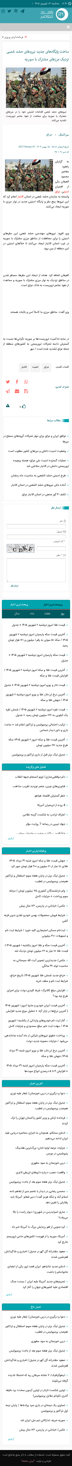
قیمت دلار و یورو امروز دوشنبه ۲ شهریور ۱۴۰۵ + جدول (35, 685)
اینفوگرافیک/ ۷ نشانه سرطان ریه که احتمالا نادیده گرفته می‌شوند (38, 1378)
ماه (32, 613)
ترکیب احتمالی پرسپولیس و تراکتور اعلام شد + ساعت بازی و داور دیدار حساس (36, 727)
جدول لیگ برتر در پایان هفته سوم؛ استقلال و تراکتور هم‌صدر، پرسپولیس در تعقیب (36, 878)
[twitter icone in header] (9, 12)
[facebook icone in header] (17, 382)
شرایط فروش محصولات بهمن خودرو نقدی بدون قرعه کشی (36, 918)
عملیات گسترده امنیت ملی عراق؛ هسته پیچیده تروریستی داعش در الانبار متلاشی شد (41, 463)
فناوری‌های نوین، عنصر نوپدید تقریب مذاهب (39, 786)
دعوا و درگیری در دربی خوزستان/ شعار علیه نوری (38, 1093)
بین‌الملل (64, 134)
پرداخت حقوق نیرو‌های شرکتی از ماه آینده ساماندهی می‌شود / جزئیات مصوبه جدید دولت (36, 1038)
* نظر (59, 555)
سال (17, 613)
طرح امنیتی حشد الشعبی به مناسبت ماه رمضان (39, 475)
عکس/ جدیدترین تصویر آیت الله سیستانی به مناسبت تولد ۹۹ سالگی (40, 963)
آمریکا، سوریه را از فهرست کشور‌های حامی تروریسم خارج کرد (37, 1239)
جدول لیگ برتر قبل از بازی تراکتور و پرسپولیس (39, 754)
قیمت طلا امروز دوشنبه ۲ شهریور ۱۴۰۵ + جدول (39, 625)
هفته (47, 613)
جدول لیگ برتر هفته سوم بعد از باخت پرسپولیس (37, 1182)
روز (62, 613)
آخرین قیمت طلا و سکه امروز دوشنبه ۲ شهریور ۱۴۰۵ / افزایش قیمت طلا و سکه (36, 673)
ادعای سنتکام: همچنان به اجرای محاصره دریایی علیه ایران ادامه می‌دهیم (36, 1136)
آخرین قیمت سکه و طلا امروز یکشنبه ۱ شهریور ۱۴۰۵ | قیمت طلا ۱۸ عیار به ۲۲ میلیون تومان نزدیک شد (36, 948)
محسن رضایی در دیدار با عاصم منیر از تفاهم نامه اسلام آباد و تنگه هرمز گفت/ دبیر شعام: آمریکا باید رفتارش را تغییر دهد (39, 1197)
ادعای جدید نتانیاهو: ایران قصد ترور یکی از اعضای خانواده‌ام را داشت (37, 1269)
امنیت (66, 191)
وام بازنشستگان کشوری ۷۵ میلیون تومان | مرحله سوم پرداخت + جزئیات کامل (38, 893)
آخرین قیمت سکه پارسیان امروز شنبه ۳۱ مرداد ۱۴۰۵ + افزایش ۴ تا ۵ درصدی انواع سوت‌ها (37, 1068)
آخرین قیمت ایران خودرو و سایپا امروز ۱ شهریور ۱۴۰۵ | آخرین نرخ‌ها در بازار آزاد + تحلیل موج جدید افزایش (36, 1008)
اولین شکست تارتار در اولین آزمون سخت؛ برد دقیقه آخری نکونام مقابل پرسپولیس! (37, 1393)
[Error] (7, 406)
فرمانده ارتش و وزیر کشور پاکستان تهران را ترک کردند (39, 1121)
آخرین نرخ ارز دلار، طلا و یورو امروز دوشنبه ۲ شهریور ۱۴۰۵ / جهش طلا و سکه (37, 697)
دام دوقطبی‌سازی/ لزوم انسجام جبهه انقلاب (40, 777)
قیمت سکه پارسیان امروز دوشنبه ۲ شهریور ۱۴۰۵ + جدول (38, 658)
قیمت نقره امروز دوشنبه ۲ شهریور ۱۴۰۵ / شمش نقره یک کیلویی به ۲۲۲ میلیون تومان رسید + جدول (37, 712)
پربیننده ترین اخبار (52, 604)
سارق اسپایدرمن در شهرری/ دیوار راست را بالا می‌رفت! (40, 1215)
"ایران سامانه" (28, 1461)
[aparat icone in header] (16, 12)
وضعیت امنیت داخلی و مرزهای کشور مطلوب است (37, 451)
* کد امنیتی (59, 541)
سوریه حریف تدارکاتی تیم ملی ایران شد (43, 1420)
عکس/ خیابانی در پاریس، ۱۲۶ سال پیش (42, 906)
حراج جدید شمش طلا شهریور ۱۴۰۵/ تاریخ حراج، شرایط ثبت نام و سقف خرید (39, 978)
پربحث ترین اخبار (19, 604)
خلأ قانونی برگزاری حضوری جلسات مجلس (41, 833)
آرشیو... (10, 838)
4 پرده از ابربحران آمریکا (51, 805)
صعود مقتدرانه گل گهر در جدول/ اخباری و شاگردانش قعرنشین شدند (36, 1254)
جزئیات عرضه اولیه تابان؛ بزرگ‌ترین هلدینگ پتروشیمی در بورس (41, 1151)
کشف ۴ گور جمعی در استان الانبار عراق (44, 494)
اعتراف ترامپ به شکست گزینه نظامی (44, 814)
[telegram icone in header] (22, 12)
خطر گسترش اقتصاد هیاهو (50, 795)
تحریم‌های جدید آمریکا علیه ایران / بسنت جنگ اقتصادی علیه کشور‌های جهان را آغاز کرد (39, 1284)
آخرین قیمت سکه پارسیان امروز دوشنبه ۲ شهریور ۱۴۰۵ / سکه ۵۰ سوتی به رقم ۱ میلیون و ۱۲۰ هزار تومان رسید (38, 640)
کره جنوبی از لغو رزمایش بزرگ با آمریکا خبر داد (39, 1227)
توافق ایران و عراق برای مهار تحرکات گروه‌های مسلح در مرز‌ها (36, 439)
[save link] (26, 392)
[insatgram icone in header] (3, 12)
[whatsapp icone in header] (26, 382)
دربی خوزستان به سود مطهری (48, 1163)
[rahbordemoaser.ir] (53, 15)
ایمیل (59, 531)
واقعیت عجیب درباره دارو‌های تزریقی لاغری (41, 1172)
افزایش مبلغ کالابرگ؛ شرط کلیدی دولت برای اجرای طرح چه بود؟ (37, 993)
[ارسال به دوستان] (17, 392)
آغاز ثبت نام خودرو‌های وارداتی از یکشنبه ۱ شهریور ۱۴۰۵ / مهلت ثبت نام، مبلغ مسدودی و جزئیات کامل (38, 1023)
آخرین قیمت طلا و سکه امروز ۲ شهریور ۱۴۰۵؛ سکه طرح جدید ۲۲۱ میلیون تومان (38, 742)
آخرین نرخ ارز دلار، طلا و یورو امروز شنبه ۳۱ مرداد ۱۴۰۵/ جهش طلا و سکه (38, 1053)
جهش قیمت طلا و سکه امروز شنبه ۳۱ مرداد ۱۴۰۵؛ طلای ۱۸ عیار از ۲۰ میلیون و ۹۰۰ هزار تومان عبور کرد (38, 863)
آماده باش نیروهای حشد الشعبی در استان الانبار (39, 485)
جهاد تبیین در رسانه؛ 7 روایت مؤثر (46, 824)
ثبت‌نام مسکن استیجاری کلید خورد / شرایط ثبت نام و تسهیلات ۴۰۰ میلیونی (36, 933)
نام (61, 521)
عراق (49, 134)
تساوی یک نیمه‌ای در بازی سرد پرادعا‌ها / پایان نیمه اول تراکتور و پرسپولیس (37, 1408)
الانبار (20, 196)
